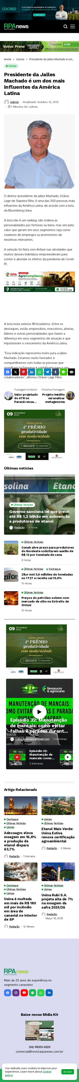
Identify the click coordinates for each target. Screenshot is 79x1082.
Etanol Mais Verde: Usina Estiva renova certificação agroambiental (58, 835)
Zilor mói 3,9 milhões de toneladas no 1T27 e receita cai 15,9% (47, 576)
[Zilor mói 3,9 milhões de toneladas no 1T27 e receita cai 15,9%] (11, 575)
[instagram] (15, 992)
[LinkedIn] (49, 992)
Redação (19, 527)
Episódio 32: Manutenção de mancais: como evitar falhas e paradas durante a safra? (38, 725)
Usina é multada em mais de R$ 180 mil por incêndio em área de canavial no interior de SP (20, 909)
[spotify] (32, 992)
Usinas (20, 59)
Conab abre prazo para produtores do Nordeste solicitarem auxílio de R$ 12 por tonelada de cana (47, 551)
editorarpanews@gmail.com (32, 739)
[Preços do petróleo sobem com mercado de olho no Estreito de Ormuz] (11, 598)
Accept (67, 1071)
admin (14, 102)
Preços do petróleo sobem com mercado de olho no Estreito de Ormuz (45, 601)
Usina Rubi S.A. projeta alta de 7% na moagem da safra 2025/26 (57, 901)
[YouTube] (24, 992)
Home (7, 59)
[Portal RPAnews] (16, 27)
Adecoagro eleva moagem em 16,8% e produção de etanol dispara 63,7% (20, 841)
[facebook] (7, 992)
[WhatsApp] (40, 992)
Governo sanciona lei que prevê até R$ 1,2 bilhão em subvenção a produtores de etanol (39, 516)
